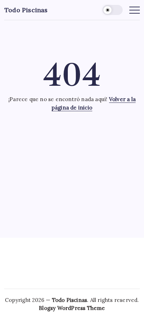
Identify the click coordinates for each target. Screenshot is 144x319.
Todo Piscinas (26, 10)
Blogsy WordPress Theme (72, 308)
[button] (112, 10)
